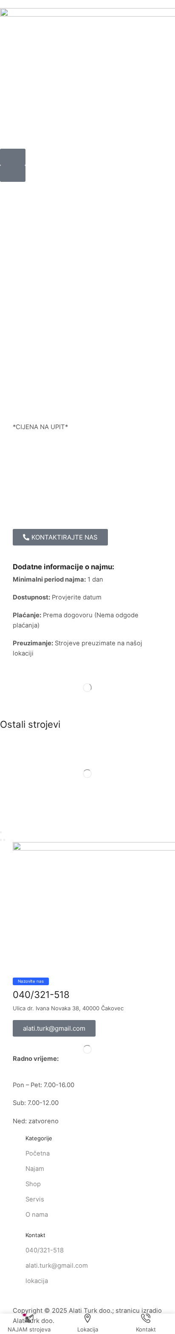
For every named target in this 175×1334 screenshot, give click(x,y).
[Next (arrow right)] (4, 840)
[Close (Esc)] (1, 832)
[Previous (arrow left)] (1, 840)
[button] (12, 157)
